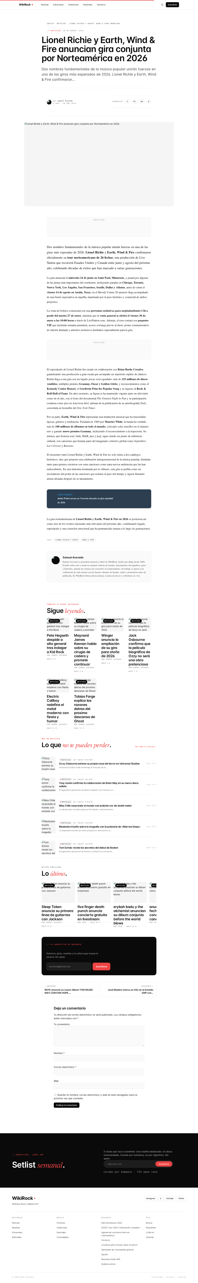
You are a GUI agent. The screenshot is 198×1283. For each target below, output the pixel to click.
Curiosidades (63, 1237)
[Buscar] (162, 4)
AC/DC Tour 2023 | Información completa (120, 1227)
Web (56, 1080)
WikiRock (25, 4)
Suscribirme (101, 966)
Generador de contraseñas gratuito (117, 1250)
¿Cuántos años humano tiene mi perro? (119, 1245)
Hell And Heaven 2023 (111, 1223)
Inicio (50, 23)
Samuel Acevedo (65, 101)
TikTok (181, 1198)
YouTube (170, 1198)
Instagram (150, 1198)
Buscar (149, 1223)
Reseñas (16, 1227)
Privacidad (157, 1277)
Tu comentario (62, 1024)
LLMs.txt (150, 1232)
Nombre (59, 1053)
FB (134, 101)
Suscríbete (172, 5)
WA (142, 101)
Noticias (44, 4)
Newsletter (151, 1227)
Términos (170, 1277)
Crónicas (61, 1223)
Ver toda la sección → (145, 747)
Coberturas (73, 4)
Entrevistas (58, 4)
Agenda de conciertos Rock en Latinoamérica (115, 1234)
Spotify (104, 1254)
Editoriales (16, 1237)
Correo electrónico (65, 1067)
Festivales (87, 4)
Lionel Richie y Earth (66, 540)
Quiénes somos (108, 1264)
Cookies (182, 1277)
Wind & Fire (88, 540)
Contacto (101, 4)
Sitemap (150, 1237)
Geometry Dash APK (110, 1259)
